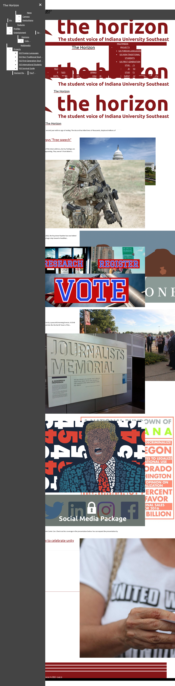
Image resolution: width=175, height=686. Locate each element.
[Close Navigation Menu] (40, 5)
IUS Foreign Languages (130, 51)
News (29, 13)
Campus (26, 17)
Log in (59, 677)
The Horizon (11, 5)
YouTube (33, 73)
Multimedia (122, 44)
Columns (28, 41)
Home (11, 20)
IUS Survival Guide (27, 68)
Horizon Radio (20, 73)
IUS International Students (30, 65)
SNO (54, 677)
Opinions (25, 37)
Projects (125, 47)
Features (21, 25)
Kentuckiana (28, 20)
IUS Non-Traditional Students (31, 57)
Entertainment (20, 33)
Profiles (17, 29)
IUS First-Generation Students (31, 61)
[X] (71, 8)
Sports (40, 33)
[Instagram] (71, 4)
